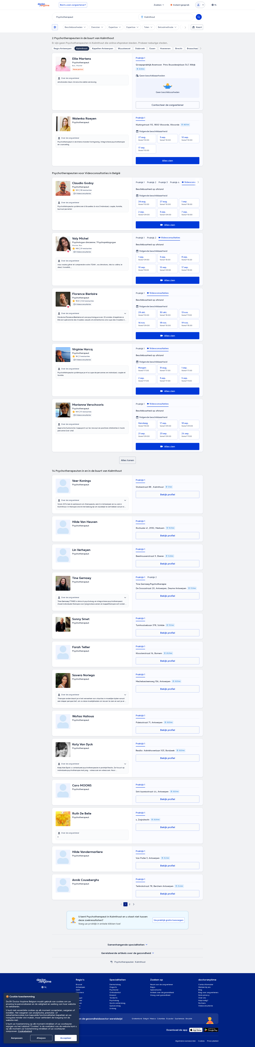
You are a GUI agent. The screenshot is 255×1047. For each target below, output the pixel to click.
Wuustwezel (124, 48)
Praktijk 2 (151, 182)
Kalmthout (81, 48)
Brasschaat (193, 48)
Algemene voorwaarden (185, 1041)
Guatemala (179, 1018)
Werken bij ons (204, 987)
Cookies (201, 1041)
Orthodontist (115, 992)
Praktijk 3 (163, 182)
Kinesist (112, 995)
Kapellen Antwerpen (102, 48)
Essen (152, 48)
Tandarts (113, 998)
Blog (200, 990)
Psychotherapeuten (124, 962)
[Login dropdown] (200, 5)
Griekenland (137, 1018)
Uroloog (112, 1008)
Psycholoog (114, 1000)
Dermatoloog (115, 984)
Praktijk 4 (174, 182)
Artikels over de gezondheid (162, 992)
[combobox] (94, 17)
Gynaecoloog (115, 1006)
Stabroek (140, 48)
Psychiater (113, 990)
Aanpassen (17, 1038)
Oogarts (113, 987)
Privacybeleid (212, 1041)
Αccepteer (65, 1038)
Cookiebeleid (25, 1031)
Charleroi (80, 992)
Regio (152, 987)
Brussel (79, 984)
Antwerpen (80, 987)
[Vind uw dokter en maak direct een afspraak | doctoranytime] (111, 962)
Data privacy (203, 995)
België (146, 1018)
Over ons (202, 998)
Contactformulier (205, 984)
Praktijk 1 (140, 58)
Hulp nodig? (203, 1000)
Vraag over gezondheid (160, 995)
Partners (202, 1003)
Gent (78, 990)
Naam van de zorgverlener (161, 984)
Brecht (178, 48)
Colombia (161, 1018)
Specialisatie (155, 990)
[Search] (199, 17)
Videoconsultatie (205, 1006)
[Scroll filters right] (183, 27)
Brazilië (189, 1018)
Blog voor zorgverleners (208, 992)
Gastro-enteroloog (117, 1003)
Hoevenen (165, 48)
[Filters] (55, 27)
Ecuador (170, 1018)
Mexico (153, 1018)
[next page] (134, 904)
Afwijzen (41, 1038)
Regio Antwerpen (63, 48)
